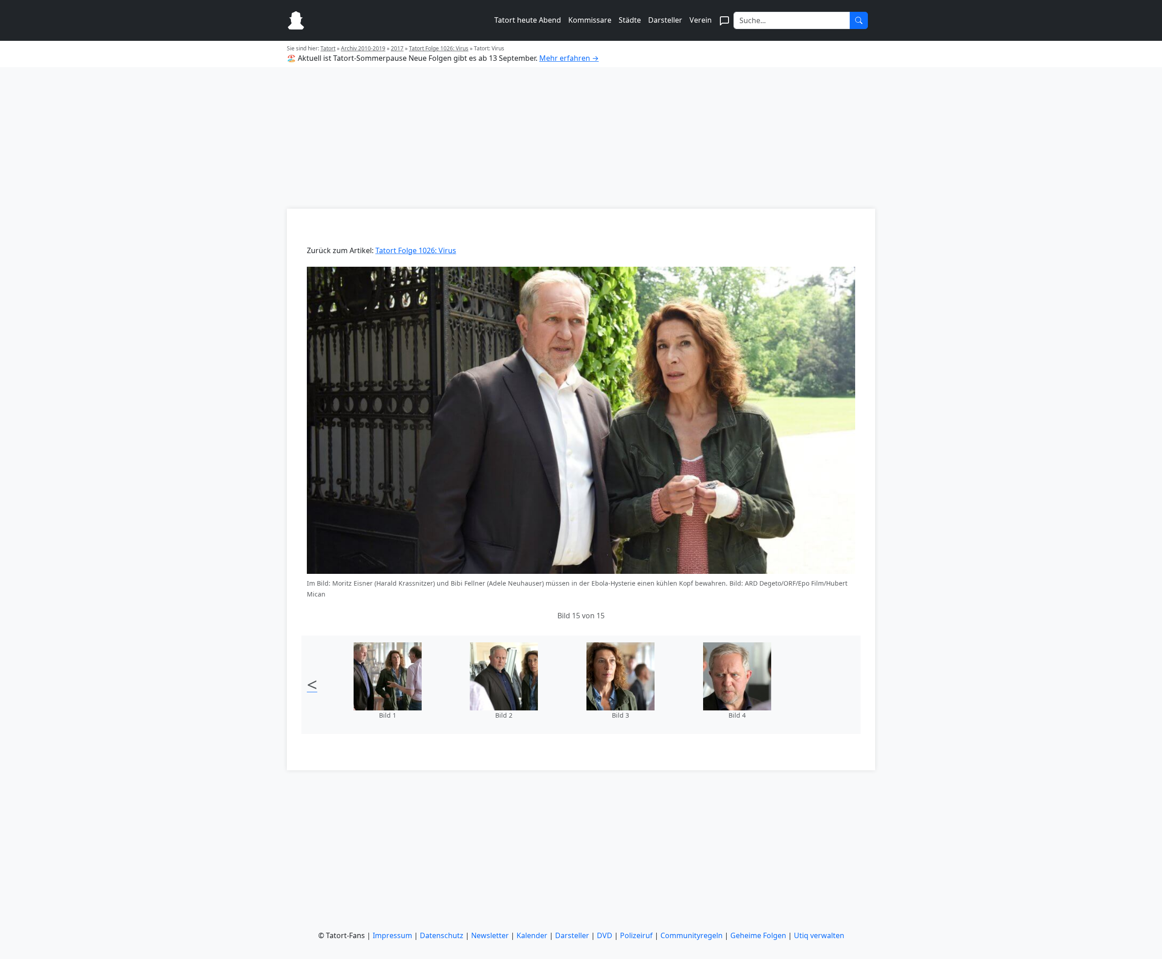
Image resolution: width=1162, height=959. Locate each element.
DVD (604, 935)
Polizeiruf (636, 935)
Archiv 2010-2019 (363, 48)
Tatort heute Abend (527, 20)
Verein (700, 20)
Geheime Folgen (758, 935)
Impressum (392, 935)
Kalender (532, 935)
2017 (397, 48)
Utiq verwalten (819, 935)
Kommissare (589, 20)
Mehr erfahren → (569, 58)
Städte (630, 20)
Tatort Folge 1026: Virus (438, 48)
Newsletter (490, 935)
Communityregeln (691, 935)
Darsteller (665, 20)
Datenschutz (441, 935)
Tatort (327, 48)
